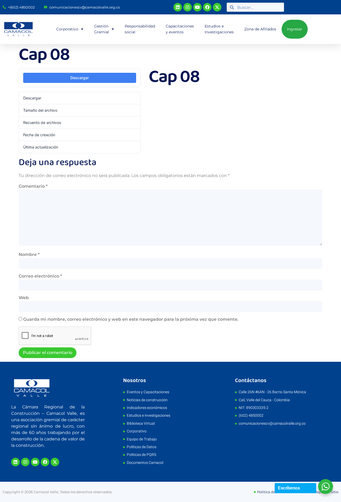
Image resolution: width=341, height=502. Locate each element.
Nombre (29, 254)
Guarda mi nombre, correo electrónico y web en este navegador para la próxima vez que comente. (130, 319)
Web (24, 297)
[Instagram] (187, 7)
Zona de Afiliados (260, 29)
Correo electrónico (40, 276)
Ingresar (294, 29)
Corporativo (67, 29)
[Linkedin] (177, 7)
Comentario (33, 186)
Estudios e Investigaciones (219, 29)
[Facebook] (207, 7)
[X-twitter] (217, 7)
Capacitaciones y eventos (180, 29)
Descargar (79, 77)
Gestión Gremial (101, 29)
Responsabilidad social (140, 29)
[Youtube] (197, 7)
